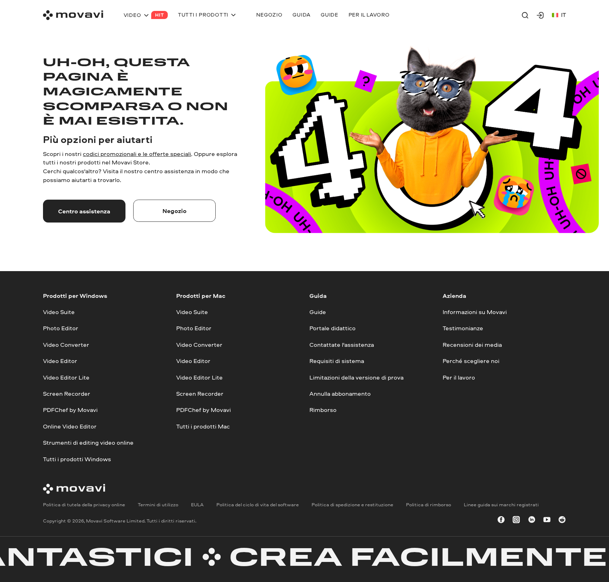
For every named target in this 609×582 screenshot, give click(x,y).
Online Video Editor (70, 426)
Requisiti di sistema (336, 361)
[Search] (525, 15)
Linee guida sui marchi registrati (501, 504)
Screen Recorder (66, 393)
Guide (317, 312)
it (563, 15)
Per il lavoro (459, 377)
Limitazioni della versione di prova (356, 377)
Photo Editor (60, 328)
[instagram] (516, 521)
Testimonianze (463, 328)
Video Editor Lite (66, 377)
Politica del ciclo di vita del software (257, 504)
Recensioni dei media (472, 344)
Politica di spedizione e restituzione (352, 504)
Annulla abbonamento (340, 393)
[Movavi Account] (540, 15)
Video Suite (59, 312)
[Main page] (73, 15)
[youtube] (547, 521)
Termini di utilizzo (158, 504)
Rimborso (323, 410)
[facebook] (501, 521)
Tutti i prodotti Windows (77, 459)
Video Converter (66, 344)
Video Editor (60, 361)
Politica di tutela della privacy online (84, 504)
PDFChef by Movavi (70, 410)
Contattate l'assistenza (341, 344)
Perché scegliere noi (471, 361)
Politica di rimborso (428, 504)
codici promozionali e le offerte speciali (137, 154)
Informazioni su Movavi (475, 312)
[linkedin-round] (532, 521)
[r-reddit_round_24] (562, 521)
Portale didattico (332, 328)
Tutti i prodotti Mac (203, 426)
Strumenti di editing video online (88, 442)
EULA (197, 504)
